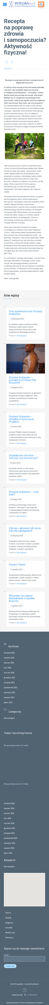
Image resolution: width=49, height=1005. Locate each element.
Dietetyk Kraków (12, 1003)
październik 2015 (10, 688)
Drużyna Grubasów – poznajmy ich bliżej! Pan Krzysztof (22, 380)
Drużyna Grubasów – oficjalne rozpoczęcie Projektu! (21, 419)
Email (6, 955)
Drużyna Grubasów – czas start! (24, 493)
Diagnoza (9, 923)
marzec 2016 (9, 663)
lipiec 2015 (8, 702)
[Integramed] (22, 4)
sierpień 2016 (9, 658)
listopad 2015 (9, 683)
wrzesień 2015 (9, 692)
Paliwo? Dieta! (17, 564)
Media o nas (10, 933)
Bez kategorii (22, 336)
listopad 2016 (9, 653)
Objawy (8, 918)
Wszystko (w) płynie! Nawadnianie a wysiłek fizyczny (22, 598)
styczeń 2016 (9, 673)
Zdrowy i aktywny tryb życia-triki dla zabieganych (25, 529)
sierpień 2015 (9, 697)
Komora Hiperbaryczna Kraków (31, 1003)
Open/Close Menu (5, 4)
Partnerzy (9, 938)
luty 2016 (7, 668)
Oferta (8, 913)
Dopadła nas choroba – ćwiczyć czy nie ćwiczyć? (23, 457)
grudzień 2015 (9, 678)
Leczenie (8, 928)
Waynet (36, 984)
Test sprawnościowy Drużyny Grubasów (25, 312)
